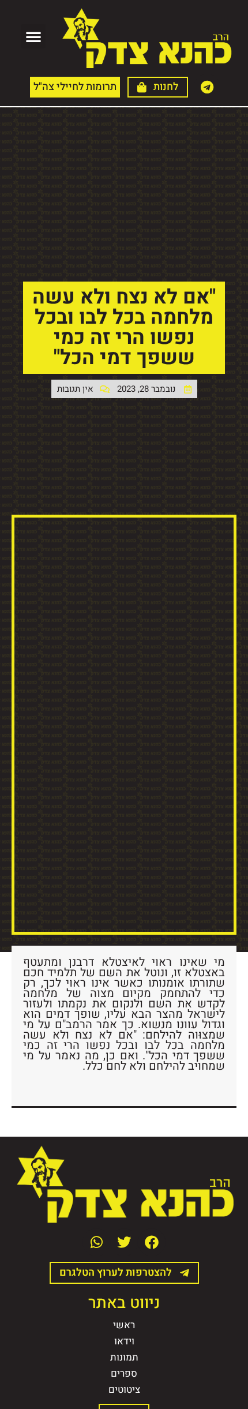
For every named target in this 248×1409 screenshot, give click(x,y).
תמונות (124, 1357)
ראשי (124, 1325)
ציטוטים (124, 1389)
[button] (33, 36)
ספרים (124, 1373)
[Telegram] (207, 87)
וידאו (124, 1341)
